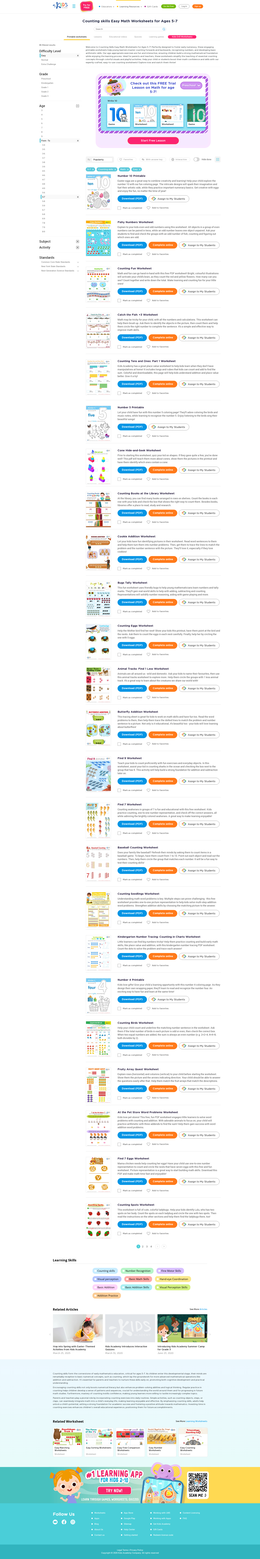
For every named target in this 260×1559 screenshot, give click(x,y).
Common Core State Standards (55, 262)
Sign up (198, 6)
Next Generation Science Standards (57, 270)
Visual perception (107, 1279)
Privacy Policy (136, 1550)
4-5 (43, 171)
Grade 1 (44, 87)
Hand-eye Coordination (174, 1279)
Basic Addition (106, 1287)
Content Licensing (191, 1512)
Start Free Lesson (153, 140)
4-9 (43, 188)
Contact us (99, 1535)
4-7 (43, 179)
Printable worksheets (77, 36)
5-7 (43, 197)
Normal (44, 59)
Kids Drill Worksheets (182, 36)
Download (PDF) (132, 199)
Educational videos (118, 36)
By (89, 159)
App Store (128, 1512)
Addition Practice (107, 1295)
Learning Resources (129, 6)
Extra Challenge (48, 64)
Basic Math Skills (139, 1279)
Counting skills (106, 1271)
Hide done (206, 159)
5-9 (43, 205)
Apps (96, 1518)
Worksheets (99, 1512)
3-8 (43, 162)
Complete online (163, 245)
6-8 (43, 214)
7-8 (43, 222)
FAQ (185, 1518)
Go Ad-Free (168, 6)
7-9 (43, 227)
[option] (78, 1334)
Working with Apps (162, 1518)
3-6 (43, 153)
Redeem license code (163, 1535)
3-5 (43, 149)
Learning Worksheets (196, 1421)
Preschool (46, 78)
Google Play (129, 1518)
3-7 (43, 158)
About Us (98, 1529)
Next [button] (209, 1334)
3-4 (43, 145)
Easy (43, 55)
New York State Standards (53, 266)
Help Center (129, 1529)
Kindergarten (47, 83)
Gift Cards (152, 6)
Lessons (98, 36)
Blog (96, 1523)
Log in (184, 6)
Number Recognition (138, 1271)
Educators (106, 6)
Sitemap (127, 1523)
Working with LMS (161, 1512)
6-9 (43, 218)
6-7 (43, 209)
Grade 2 (44, 91)
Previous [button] (50, 1334)
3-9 (43, 166)
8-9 (43, 231)
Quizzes (138, 36)
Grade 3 (44, 96)
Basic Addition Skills (137, 1287)
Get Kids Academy (161, 1523)
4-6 (43, 175)
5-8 (43, 201)
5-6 (43, 192)
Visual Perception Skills (173, 1287)
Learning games (156, 36)
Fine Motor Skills (171, 1271)
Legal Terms (122, 1550)
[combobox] (102, 159)
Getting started (131, 1535)
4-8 (43, 184)
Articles (203, 1309)
